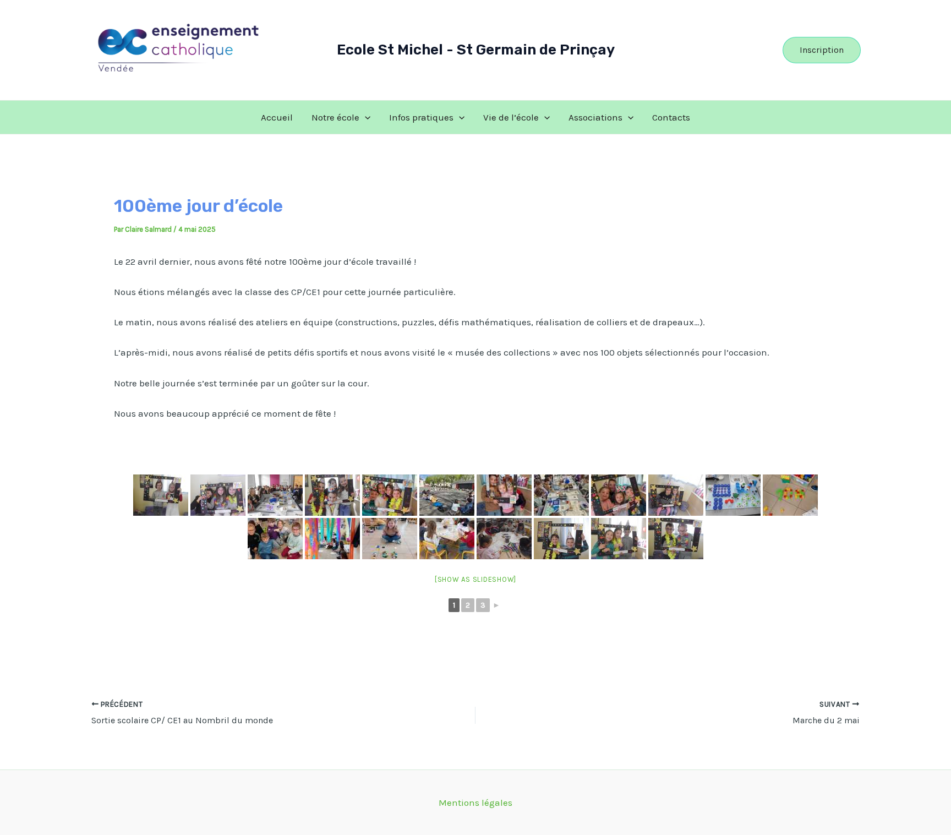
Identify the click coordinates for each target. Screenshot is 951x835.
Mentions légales (475, 802)
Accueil (277, 117)
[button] (822, 50)
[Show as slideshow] (475, 579)
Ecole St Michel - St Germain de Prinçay (476, 49)
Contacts (671, 117)
